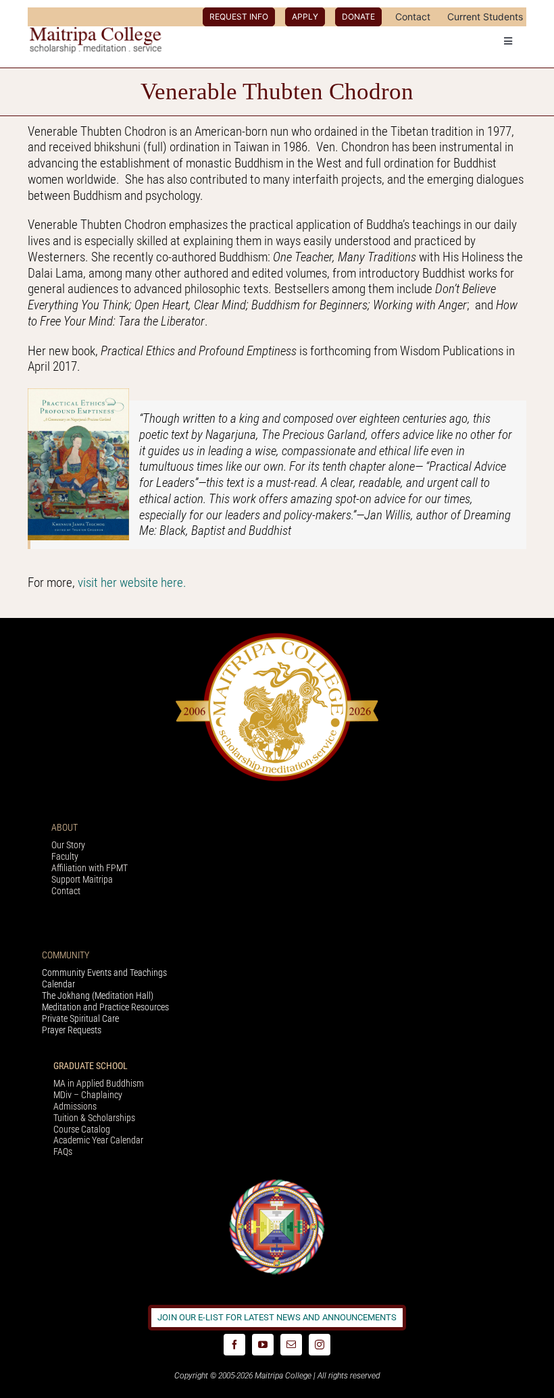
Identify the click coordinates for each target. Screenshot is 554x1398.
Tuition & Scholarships (94, 1117)
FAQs (62, 1151)
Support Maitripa (82, 879)
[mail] (291, 1344)
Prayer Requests (71, 1030)
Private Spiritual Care (80, 1018)
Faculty (64, 856)
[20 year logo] (277, 636)
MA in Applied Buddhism (98, 1083)
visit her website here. (133, 582)
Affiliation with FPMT (89, 867)
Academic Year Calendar (98, 1140)
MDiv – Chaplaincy (87, 1094)
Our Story (68, 844)
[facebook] (234, 1344)
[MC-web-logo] (97, 33)
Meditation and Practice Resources (105, 1007)
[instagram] (319, 1344)
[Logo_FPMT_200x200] (277, 1182)
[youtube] (263, 1344)
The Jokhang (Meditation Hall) (97, 995)
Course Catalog (81, 1129)
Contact (65, 890)
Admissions (75, 1106)
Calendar (58, 984)
